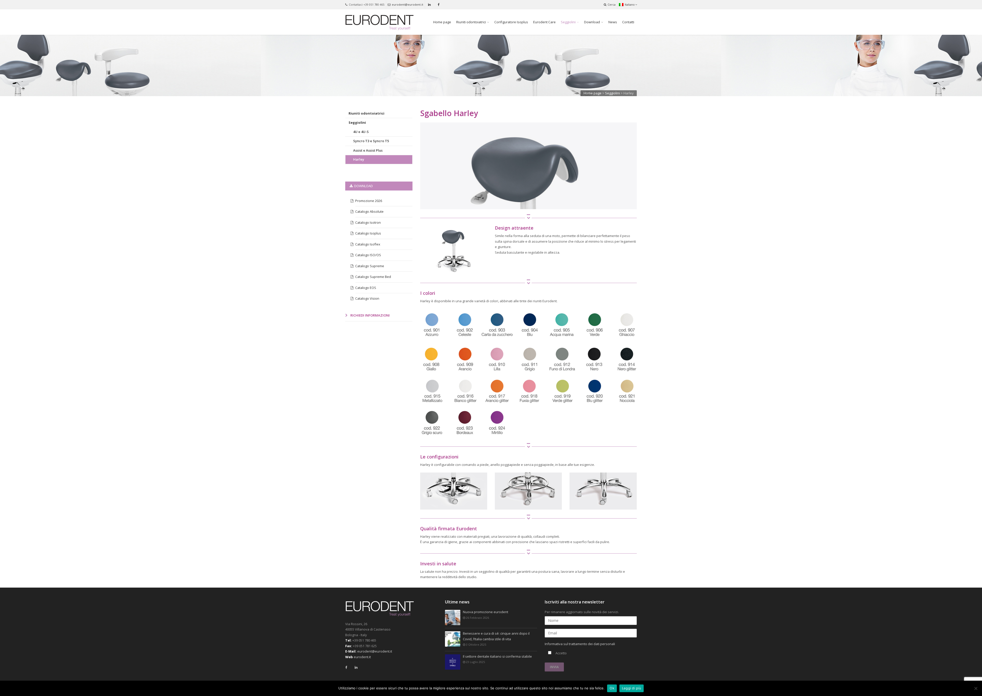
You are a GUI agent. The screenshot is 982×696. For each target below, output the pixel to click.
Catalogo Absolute (369, 211)
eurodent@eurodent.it (407, 4)
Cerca (612, 4)
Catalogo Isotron (368, 222)
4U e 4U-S (361, 131)
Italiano (630, 4)
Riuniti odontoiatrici (471, 22)
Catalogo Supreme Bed (373, 276)
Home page (442, 22)
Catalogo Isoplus (368, 233)
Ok (612, 688)
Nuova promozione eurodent (485, 612)
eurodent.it (362, 657)
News (612, 22)
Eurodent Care (544, 22)
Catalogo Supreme (369, 266)
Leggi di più (631, 688)
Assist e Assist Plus (368, 150)
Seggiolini (568, 22)
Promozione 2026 (368, 200)
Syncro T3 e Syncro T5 (371, 141)
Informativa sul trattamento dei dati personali (580, 644)
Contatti (628, 22)
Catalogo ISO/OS (368, 255)
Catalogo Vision (367, 298)
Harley (358, 159)
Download (592, 22)
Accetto (561, 653)
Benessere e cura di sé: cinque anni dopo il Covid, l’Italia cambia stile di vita (496, 636)
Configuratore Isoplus (511, 22)
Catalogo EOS (365, 287)
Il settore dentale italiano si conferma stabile (497, 656)
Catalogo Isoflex (367, 244)
